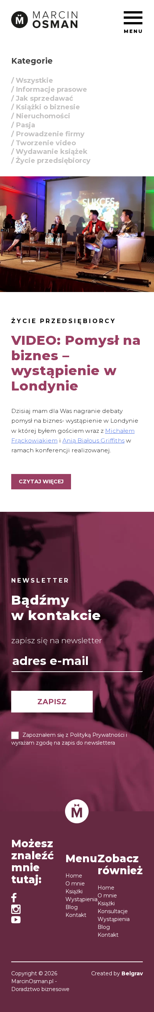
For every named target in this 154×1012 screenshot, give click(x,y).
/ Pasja (23, 125)
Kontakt (75, 915)
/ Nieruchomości (40, 116)
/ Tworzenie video (43, 142)
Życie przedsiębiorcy (63, 321)
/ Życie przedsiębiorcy (50, 160)
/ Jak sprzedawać (42, 98)
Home (73, 875)
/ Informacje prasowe (49, 89)
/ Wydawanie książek (49, 151)
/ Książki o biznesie (45, 107)
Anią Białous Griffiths (93, 440)
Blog (71, 907)
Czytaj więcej (41, 481)
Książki (74, 891)
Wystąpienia (81, 899)
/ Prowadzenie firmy (47, 133)
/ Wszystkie (32, 80)
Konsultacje (113, 911)
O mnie (75, 883)
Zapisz (52, 701)
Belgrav (132, 973)
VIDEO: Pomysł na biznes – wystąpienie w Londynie (76, 363)
